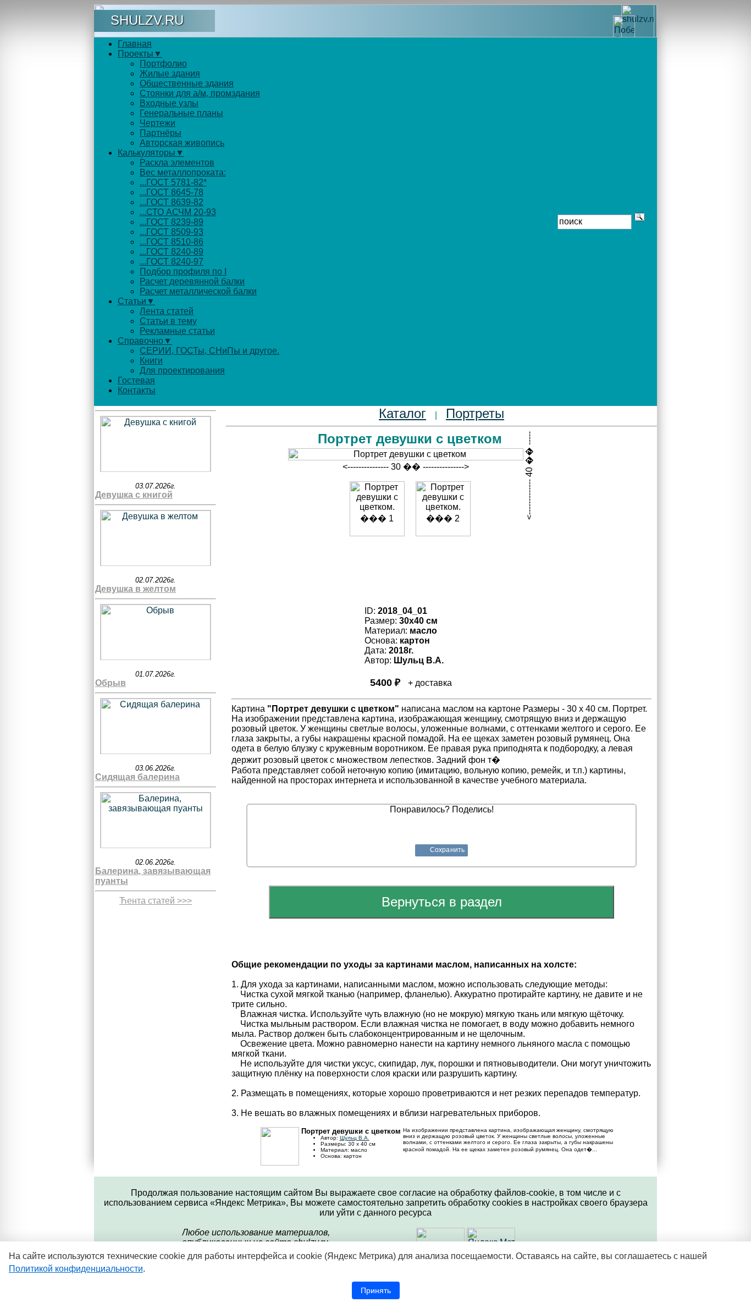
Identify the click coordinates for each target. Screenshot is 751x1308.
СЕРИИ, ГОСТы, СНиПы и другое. (209, 350)
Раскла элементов (177, 162)
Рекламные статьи (177, 331)
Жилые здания (170, 73)
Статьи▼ (136, 301)
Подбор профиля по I (183, 271)
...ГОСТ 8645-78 (171, 192)
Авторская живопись (182, 142)
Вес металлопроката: (183, 172)
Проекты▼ (140, 53)
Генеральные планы (181, 113)
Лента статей (167, 311)
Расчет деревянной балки (192, 281)
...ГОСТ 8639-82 (171, 202)
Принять (376, 1290)
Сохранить (447, 850)
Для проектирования (182, 370)
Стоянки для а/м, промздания (200, 93)
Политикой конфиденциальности (76, 1268)
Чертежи (157, 123)
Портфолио (163, 63)
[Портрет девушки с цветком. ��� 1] (377, 508)
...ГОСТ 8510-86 (171, 241)
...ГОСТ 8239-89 (171, 222)
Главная (135, 43)
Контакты (137, 390)
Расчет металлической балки (198, 291)
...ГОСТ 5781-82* (173, 182)
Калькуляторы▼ (151, 152)
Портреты (475, 413)
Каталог (402, 413)
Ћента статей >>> (155, 900)
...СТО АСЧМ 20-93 (178, 212)
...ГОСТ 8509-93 (171, 232)
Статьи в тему (168, 321)
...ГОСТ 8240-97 (171, 261)
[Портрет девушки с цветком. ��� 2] (443, 508)
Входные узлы (169, 103)
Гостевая (136, 380)
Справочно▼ (145, 340)
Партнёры (160, 133)
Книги (151, 360)
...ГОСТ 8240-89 (171, 251)
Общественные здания (187, 83)
